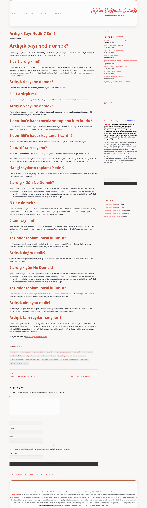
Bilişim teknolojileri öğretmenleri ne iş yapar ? (117, 81)
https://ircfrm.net (16, 474)
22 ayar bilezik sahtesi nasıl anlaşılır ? (114, 50)
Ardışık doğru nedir (79, 356)
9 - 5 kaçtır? (13, 454)
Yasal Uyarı (43, 13)
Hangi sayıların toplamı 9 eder (69, 359)
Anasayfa (13, 13)
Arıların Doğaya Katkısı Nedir (36, 337)
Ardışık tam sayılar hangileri (50, 359)
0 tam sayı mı (14, 352)
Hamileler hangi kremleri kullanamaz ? (115, 41)
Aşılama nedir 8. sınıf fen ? (111, 55)
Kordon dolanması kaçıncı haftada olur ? (115, 67)
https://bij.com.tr (44, 474)
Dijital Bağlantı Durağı (114, 10)
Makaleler (18, 347)
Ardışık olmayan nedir (17, 359)
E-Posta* (12, 428)
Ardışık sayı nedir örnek (32, 359)
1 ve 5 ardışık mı (25, 352)
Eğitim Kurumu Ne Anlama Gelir (83, 376)
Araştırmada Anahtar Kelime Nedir (114, 210)
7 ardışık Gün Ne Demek (17, 356)
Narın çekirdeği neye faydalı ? (112, 71)
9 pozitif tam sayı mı (32, 356)
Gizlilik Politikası (28, 13)
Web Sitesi (12, 437)
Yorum (11, 397)
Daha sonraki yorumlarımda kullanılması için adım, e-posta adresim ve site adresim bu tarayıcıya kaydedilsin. (40, 449)
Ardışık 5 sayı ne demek (64, 356)
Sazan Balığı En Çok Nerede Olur (113, 216)
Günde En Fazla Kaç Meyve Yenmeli (25, 376)
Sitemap (55, 474)
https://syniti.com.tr (30, 474)
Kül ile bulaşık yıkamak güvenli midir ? (114, 76)
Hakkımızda (57, 13)
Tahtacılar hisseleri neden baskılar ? (114, 36)
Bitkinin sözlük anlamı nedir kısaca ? (114, 46)
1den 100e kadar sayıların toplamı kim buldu (68, 352)
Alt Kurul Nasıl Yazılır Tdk (111, 204)
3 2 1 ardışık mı (88, 352)
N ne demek (84, 359)
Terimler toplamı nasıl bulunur (19, 363)
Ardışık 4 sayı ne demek (48, 356)
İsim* (11, 419)
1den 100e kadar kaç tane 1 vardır (43, 352)
